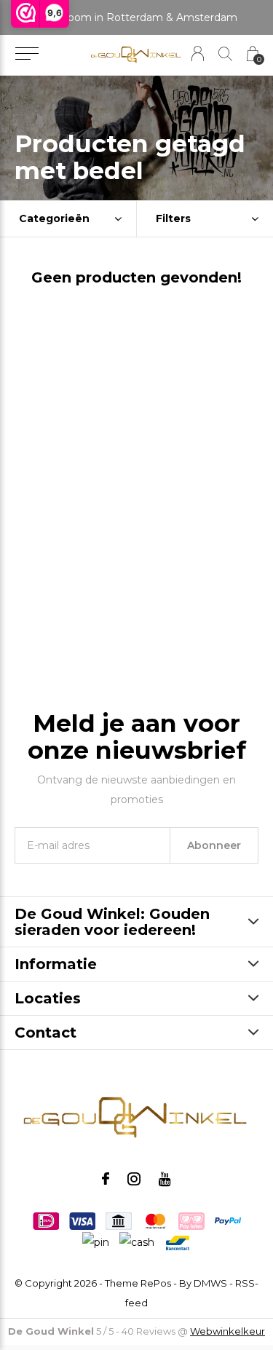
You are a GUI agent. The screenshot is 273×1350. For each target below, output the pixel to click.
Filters (173, 218)
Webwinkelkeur (227, 1331)
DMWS (210, 1283)
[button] (26, 54)
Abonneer (214, 845)
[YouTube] (165, 1179)
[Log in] (197, 53)
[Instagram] (134, 1179)
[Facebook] (105, 1179)
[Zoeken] (225, 53)
